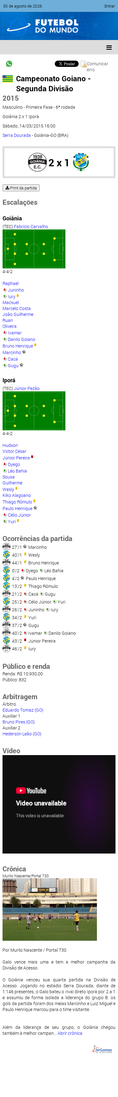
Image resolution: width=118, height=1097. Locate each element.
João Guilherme (18, 314)
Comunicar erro (97, 64)
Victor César (14, 451)
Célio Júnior (19, 515)
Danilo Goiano (21, 339)
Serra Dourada (17, 135)
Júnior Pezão (27, 388)
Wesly (8, 489)
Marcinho (12, 352)
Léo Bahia (17, 471)
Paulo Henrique (17, 508)
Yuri (12, 521)
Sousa (9, 477)
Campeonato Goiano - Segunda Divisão (53, 83)
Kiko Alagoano (17, 495)
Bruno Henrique (18, 346)
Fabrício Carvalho (31, 226)
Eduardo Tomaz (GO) (23, 710)
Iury (11, 296)
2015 (11, 98)
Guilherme (12, 483)
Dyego (14, 464)
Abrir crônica (70, 1033)
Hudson (10, 445)
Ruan (8, 320)
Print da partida (23, 188)
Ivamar (15, 333)
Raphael (11, 283)
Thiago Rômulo (17, 502)
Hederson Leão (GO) (22, 734)
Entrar (109, 6)
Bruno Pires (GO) (19, 722)
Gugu (13, 365)
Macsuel (11, 302)
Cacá (13, 359)
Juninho (16, 290)
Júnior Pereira (16, 458)
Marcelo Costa (17, 308)
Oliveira (10, 326)
